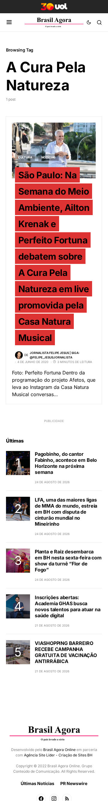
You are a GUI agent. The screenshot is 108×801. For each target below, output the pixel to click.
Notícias (48, 157)
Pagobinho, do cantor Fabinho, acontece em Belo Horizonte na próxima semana (66, 463)
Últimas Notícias (37, 783)
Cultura (25, 157)
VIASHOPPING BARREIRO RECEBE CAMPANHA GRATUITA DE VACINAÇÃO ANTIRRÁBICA (66, 652)
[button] (9, 22)
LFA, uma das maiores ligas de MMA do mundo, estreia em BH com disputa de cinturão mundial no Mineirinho (66, 512)
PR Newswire (73, 783)
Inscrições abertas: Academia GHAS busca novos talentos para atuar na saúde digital (67, 606)
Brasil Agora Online (59, 749)
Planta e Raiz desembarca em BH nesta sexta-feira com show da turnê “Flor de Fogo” (68, 561)
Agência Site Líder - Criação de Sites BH (58, 755)
